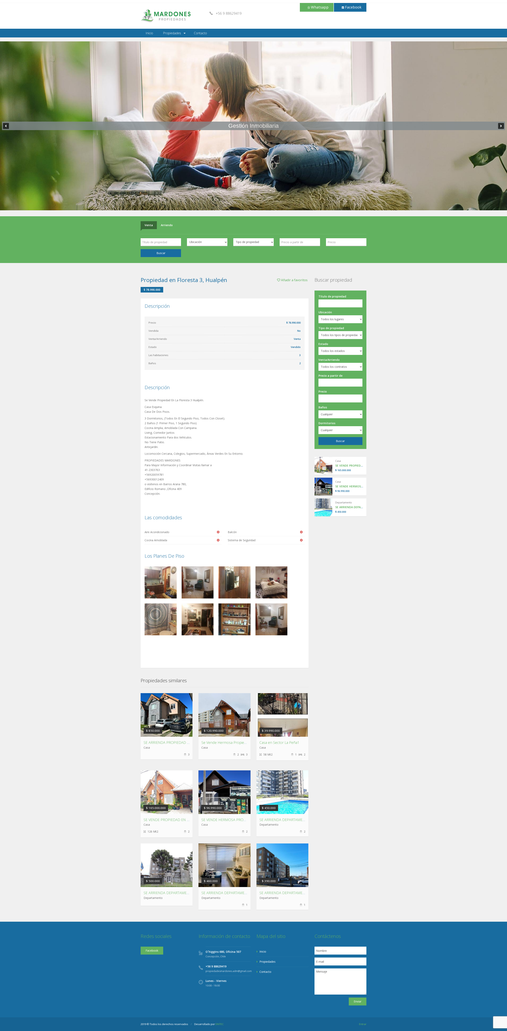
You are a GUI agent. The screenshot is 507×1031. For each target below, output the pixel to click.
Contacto (200, 33)
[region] (253, 125)
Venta (149, 225)
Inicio (149, 33)
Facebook (352, 7)
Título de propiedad (332, 296)
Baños (322, 407)
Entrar (362, 1024)
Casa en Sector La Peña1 (279, 742)
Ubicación (325, 312)
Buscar (160, 253)
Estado (323, 344)
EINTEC (219, 1024)
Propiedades (172, 33)
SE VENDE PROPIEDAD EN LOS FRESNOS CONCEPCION (188, 819)
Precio (322, 391)
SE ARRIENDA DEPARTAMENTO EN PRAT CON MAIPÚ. (244, 892)
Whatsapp (319, 7)
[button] (6, 126)
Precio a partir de (330, 375)
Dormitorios (326, 423)
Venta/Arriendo (329, 360)
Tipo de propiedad (331, 328)
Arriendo (167, 225)
